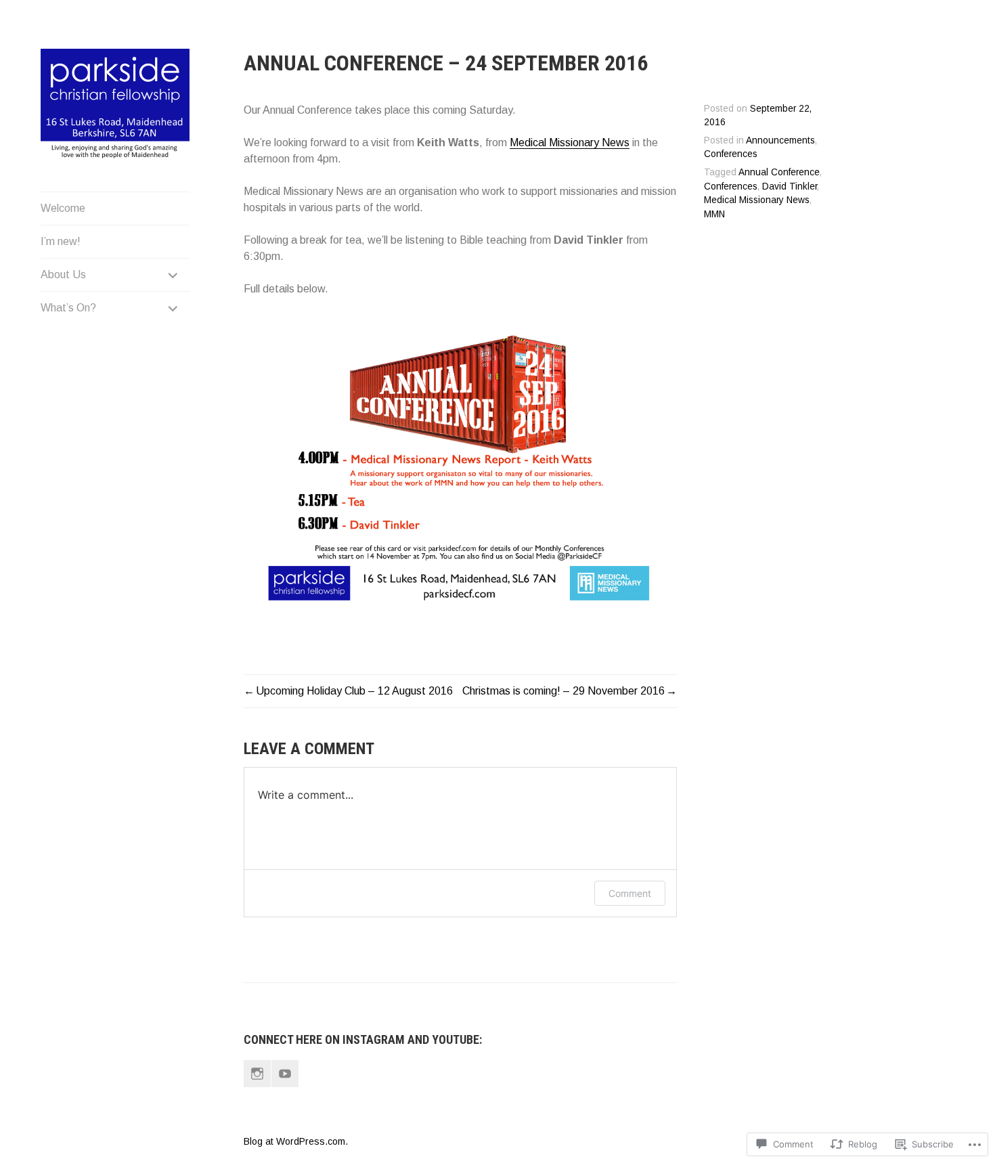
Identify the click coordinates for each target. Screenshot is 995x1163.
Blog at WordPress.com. (296, 1141)
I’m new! (61, 241)
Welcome (63, 208)
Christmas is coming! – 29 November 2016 (563, 691)
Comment (630, 893)
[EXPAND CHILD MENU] (173, 275)
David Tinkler (789, 186)
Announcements (780, 140)
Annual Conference (779, 172)
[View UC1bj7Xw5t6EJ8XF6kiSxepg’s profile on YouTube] (284, 1073)
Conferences (730, 154)
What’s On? (68, 307)
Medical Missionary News (569, 142)
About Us (63, 274)
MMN (714, 214)
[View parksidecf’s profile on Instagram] (257, 1073)
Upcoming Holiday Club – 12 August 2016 (354, 691)
